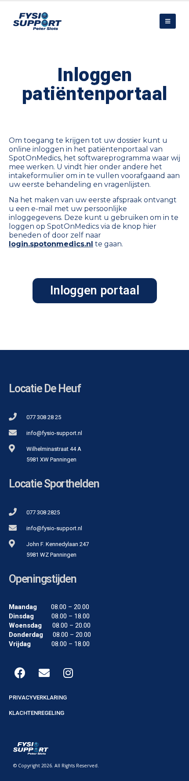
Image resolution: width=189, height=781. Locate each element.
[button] (94, 291)
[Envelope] (44, 673)
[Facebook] (20, 673)
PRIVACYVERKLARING (38, 697)
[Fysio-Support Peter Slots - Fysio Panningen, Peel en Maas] (37, 21)
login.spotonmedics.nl (51, 244)
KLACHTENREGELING (36, 713)
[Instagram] (68, 673)
